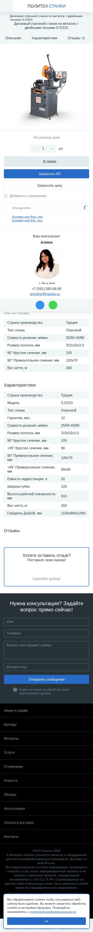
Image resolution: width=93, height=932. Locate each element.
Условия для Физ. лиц (27, 216)
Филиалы (11, 738)
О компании (13, 766)
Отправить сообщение (47, 679)
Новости (11, 780)
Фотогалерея (14, 808)
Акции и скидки (16, 710)
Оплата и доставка (19, 822)
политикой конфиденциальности (53, 911)
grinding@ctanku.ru (45, 294)
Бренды (10, 724)
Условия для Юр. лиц (27, 220)
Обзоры (10, 794)
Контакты (11, 836)
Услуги (9, 752)
